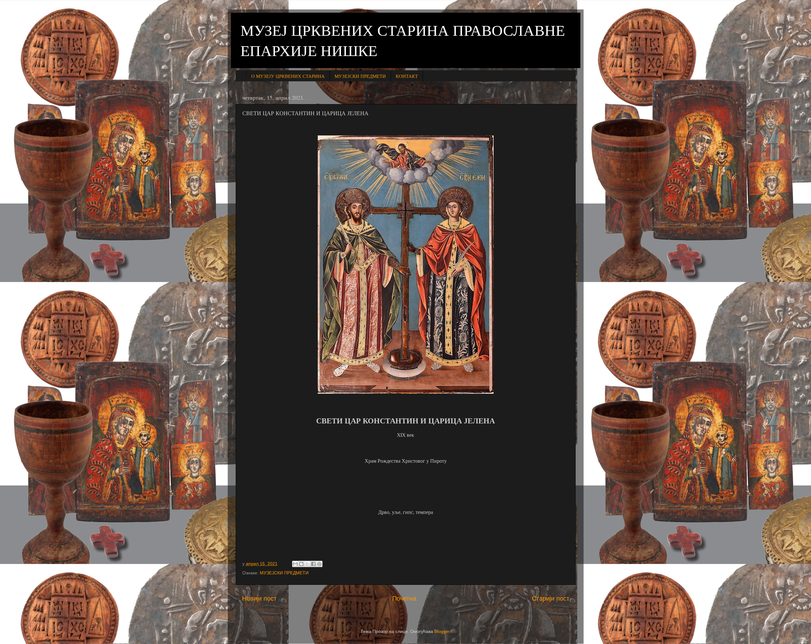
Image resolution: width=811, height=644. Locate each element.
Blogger (442, 631)
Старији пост (550, 598)
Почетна (404, 598)
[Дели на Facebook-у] (313, 564)
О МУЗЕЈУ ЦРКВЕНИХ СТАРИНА (288, 76)
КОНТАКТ (407, 76)
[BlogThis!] (301, 564)
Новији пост (259, 598)
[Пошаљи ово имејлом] (295, 564)
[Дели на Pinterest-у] (319, 564)
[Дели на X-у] (307, 564)
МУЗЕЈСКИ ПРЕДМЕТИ (360, 76)
